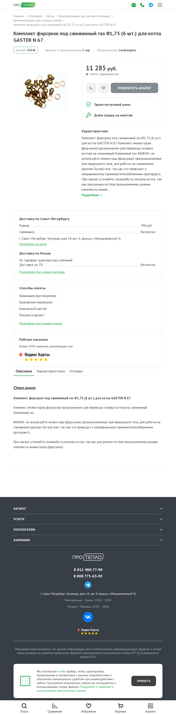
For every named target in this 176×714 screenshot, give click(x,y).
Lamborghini (127, 50)
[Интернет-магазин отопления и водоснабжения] (25, 5)
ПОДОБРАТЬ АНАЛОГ (134, 88)
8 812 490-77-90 (88, 570)
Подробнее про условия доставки (42, 272)
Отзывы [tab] (76, 371)
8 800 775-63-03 (88, 576)
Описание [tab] (24, 371)
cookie (62, 671)
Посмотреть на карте (33, 244)
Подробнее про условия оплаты (40, 323)
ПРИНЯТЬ (143, 681)
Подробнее (90, 195)
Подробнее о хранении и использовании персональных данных (75, 689)
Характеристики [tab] (50, 371)
